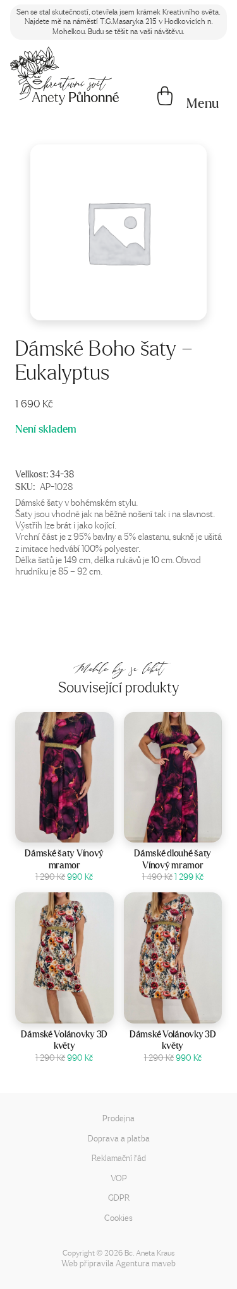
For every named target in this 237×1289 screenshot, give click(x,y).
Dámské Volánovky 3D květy (64, 1040)
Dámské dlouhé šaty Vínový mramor (172, 859)
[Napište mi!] (64, 76)
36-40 (189, 829)
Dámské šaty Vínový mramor (64, 859)
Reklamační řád (119, 1157)
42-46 (80, 829)
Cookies (118, 1217)
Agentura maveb (146, 1262)
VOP (119, 1177)
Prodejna (118, 1117)
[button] (203, 103)
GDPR (119, 1197)
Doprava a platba (119, 1138)
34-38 (62, 473)
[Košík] (165, 97)
